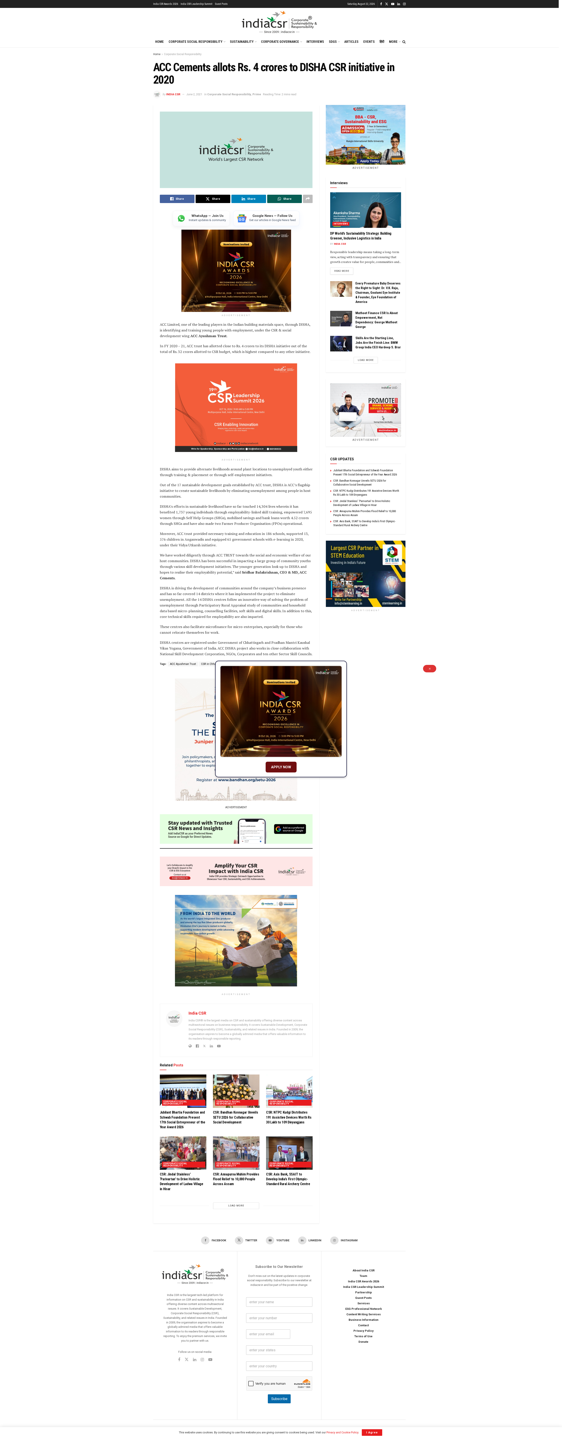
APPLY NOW (281, 767)
